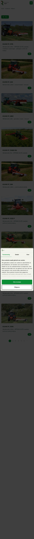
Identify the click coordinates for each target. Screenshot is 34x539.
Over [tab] (28, 254)
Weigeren (17, 287)
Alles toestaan (17, 282)
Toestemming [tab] (6, 254)
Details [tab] (17, 254)
